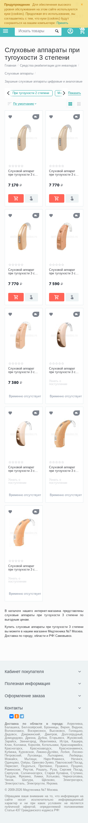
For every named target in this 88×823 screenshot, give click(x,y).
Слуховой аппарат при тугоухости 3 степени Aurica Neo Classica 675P (64, 272)
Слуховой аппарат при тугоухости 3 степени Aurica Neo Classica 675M (23, 370)
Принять (62, 23)
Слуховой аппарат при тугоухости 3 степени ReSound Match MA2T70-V (64, 370)
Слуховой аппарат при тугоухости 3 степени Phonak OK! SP (64, 469)
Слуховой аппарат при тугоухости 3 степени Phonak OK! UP (23, 568)
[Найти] (56, 31)
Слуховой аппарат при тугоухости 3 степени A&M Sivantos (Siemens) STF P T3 (64, 173)
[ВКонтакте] (11, 716)
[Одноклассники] (17, 716)
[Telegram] (22, 716)
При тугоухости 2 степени (30, 93)
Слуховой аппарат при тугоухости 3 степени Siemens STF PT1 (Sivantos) (23, 173)
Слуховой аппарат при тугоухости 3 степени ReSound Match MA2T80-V (23, 469)
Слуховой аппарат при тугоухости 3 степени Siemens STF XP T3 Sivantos (23, 272)
